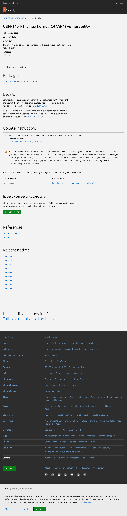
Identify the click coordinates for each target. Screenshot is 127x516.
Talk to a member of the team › (29, 318)
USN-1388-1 (8, 284)
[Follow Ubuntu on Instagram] (66, 475)
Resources (94, 349)
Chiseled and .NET (90, 421)
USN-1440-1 (8, 260)
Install (47, 337)
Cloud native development (71, 452)
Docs (83, 343)
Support (55, 337)
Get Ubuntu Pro (12, 212)
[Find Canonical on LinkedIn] (60, 475)
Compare (69, 415)
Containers (8, 421)
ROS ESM (49, 367)
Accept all (39, 509)
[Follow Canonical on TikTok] (79, 475)
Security (6, 406)
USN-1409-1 (8, 272)
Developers (64, 385)
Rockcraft (49, 424)
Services (74, 379)
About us (48, 468)
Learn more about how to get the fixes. (26, 141)
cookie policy (87, 502)
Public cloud (57, 400)
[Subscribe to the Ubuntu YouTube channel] (72, 475)
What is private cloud (78, 397)
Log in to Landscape (99, 415)
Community (73, 367)
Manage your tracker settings (18, 509)
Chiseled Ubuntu (72, 421)
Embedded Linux (63, 373)
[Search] (116, 3)
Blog (77, 468)
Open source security (100, 448)
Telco (82, 458)
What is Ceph (50, 343)
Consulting (74, 343)
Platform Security (52, 406)
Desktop (48, 430)
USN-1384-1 (8, 288)
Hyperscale (49, 391)
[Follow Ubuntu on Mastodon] (47, 475)
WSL (64, 430)
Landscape (8, 415)
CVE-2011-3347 (39, 106)
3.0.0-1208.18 (88, 183)
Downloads (8, 430)
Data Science (62, 361)
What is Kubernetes (53, 349)
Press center (98, 468)
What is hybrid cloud (99, 397)
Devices (93, 442)
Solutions (7, 448)
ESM (64, 406)
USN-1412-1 (8, 268)
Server (57, 430)
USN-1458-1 (8, 256)
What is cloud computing (55, 397)
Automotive (50, 458)
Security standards (88, 406)
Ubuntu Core (9, 379)
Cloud (5, 397)
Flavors (75, 385)
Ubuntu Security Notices (16, 18)
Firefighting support (106, 436)
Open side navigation (16, 67)
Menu (122, 3)
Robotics (7, 367)
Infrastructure (60, 448)
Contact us (9, 468)
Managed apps (51, 355)
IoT (4, 373)
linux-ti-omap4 (9, 82)
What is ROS (60, 367)
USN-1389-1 (8, 280)
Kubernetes (8, 349)
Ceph (5, 343)
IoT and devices (51, 452)
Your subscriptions (53, 436)
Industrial (61, 458)
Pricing (81, 436)
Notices (108, 406)
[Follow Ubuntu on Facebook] (53, 475)
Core (71, 430)
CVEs (100, 406)
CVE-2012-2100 (35, 117)
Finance (90, 458)
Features (48, 379)
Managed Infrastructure (79, 448)
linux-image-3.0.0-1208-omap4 (65, 183)
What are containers (53, 421)
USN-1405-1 (8, 276)
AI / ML (6, 361)
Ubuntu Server (9, 391)
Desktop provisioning (78, 442)
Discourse (90, 436)
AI (45, 448)
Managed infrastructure (14, 355)
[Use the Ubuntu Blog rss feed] (85, 475)
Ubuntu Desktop (10, 385)
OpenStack (8, 337)
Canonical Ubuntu (10, 3)
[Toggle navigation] (123, 10)
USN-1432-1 (8, 264)
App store (49, 373)
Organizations (51, 385)
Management (79, 373)
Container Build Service (110, 421)
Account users (69, 436)
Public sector (73, 458)
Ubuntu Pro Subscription (55, 442)
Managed (63, 343)
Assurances (49, 409)
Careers (70, 468)
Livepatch (73, 406)
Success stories (61, 379)
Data (50, 448)
